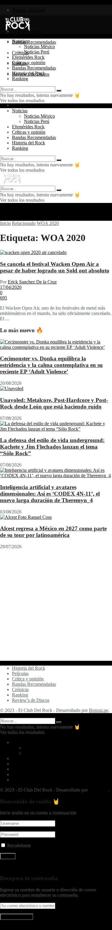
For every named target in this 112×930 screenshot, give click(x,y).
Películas (20, 673)
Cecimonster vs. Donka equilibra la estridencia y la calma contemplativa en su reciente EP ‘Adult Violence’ (51, 365)
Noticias (19, 41)
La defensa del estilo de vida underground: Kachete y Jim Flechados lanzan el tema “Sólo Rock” (52, 446)
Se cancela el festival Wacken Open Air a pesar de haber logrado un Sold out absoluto (54, 267)
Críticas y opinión (28, 62)
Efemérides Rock (28, 57)
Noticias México (39, 46)
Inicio (5, 223)
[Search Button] (58, 91)
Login (17, 105)
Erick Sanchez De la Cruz (32, 281)
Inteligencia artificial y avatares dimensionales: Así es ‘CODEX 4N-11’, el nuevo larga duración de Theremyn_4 (50, 493)
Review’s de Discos (30, 700)
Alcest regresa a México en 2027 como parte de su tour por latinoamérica (53, 531)
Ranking (20, 78)
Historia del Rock (28, 9)
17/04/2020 (11, 287)
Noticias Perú (36, 51)
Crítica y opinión (28, 678)
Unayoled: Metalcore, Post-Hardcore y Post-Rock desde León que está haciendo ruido (54, 403)
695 (3, 297)
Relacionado (24, 223)
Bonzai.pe (98, 710)
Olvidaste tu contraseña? (23, 866)
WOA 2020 (48, 223)
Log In (6, 927)
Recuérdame (19, 845)
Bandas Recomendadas (34, 42)
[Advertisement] (56, 605)
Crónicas (20, 689)
